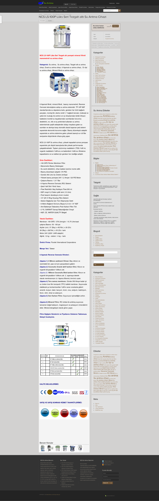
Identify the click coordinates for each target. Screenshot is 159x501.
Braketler (99, 90)
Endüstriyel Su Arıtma (44, 10)
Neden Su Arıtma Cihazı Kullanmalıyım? (106, 165)
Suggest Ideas (98, 239)
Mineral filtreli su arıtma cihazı (104, 45)
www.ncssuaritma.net (110, 495)
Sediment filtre (104, 135)
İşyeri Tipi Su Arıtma (62, 7)
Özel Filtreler (100, 71)
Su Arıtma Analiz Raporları (103, 167)
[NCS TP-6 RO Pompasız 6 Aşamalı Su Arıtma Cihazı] (43, 448)
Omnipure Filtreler (101, 70)
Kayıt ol (97, 403)
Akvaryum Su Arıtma (111, 7)
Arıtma (106, 116)
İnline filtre (99, 149)
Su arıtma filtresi (109, 143)
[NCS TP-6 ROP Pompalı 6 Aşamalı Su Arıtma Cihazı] (50, 448)
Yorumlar (50, 20)
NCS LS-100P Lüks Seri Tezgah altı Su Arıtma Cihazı (62, 14)
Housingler (99, 93)
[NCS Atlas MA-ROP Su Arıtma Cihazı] (65, 448)
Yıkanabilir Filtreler (101, 72)
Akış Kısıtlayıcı (100, 87)
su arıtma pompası (108, 144)
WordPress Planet (99, 245)
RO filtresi (110, 132)
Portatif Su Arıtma (83, 7)
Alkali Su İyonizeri (53, 7)
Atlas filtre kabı (110, 118)
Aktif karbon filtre (98, 116)
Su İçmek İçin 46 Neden (102, 170)
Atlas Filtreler (100, 67)
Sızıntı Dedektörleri (101, 97)
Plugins (97, 237)
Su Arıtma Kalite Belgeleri (103, 168)
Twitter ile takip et (108, 461)
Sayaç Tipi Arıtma (101, 96)
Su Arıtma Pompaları (102, 98)
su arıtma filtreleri (99, 143)
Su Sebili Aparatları (101, 101)
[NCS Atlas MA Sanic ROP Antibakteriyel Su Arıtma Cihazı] (72, 448)
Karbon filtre (100, 129)
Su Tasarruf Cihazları (102, 101)
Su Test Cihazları (101, 102)
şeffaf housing (106, 151)
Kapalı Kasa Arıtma (73, 7)
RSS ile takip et (107, 464)
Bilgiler (65, 10)
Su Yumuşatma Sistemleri (103, 63)
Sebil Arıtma (91, 7)
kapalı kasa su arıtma (97, 127)
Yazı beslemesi (99, 406)
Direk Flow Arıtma (43, 7)
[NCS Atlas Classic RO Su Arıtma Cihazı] (57, 448)
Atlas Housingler (101, 87)
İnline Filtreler (100, 67)
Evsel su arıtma (98, 120)
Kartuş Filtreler (100, 68)
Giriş (96, 405)
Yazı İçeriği (42, 20)
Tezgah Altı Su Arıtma (100, 7)
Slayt (96, 82)
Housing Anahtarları (101, 92)
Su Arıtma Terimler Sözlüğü (103, 169)
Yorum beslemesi (99, 408)
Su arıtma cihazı (101, 137)
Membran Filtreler (101, 69)
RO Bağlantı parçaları (102, 132)
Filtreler (52, 10)
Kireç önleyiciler (101, 94)
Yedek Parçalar (58, 10)
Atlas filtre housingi (102, 118)
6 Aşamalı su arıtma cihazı (97, 43)
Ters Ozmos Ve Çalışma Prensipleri (105, 171)
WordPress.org (98, 410)
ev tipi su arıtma (102, 122)
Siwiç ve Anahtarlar (101, 97)
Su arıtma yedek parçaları (104, 146)
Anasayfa (40, 14)
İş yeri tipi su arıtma (107, 149)
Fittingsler (99, 92)
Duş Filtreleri (100, 91)
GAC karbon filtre (108, 124)
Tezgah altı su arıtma (109, 148)
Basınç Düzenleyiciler (102, 88)
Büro (115, 118)
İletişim (117, 3)
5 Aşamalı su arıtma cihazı (99, 114)
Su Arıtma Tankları (101, 99)
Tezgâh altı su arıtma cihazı (103, 47)
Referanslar (99, 166)
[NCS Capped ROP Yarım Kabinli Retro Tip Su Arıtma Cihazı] (80, 448)
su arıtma (113, 45)
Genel (96, 73)
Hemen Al (115, 26)
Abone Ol (105, 483)
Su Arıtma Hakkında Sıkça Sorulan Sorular (107, 168)
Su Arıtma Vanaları (101, 100)
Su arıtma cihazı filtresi (105, 139)
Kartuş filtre (107, 129)
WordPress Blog (99, 244)
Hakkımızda (112, 3)
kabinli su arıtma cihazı (111, 126)
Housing (102, 126)
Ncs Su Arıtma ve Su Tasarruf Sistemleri (53, 494)
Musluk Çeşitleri (101, 95)
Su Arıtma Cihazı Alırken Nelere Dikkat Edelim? (106, 174)
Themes (97, 242)
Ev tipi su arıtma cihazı (108, 43)
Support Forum (98, 240)
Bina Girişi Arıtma (101, 89)
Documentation (99, 235)
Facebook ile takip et (108, 463)
